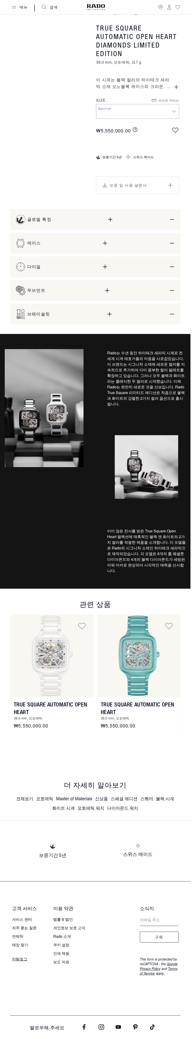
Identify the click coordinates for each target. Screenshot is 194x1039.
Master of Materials (74, 798)
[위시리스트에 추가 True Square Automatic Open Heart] (82, 626)
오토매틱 (44, 798)
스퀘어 (146, 798)
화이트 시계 (63, 808)
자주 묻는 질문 (24, 927)
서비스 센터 (22, 919)
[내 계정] (169, 7)
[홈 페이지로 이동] (95, 7)
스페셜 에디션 (124, 798)
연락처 (17, 936)
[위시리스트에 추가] (175, 130)
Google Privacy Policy (159, 966)
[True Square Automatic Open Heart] (51, 655)
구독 (159, 937)
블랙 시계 (165, 798)
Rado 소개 (62, 936)
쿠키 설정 (61, 944)
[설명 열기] (176, 87)
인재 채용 (61, 953)
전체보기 (24, 798)
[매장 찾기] (160, 7)
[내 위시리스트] (177, 7)
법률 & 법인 (63, 919)
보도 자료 (61, 961)
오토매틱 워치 (91, 808)
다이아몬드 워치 (122, 808)
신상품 (101, 798)
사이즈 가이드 (168, 100)
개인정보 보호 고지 (69, 927)
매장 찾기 (20, 944)
